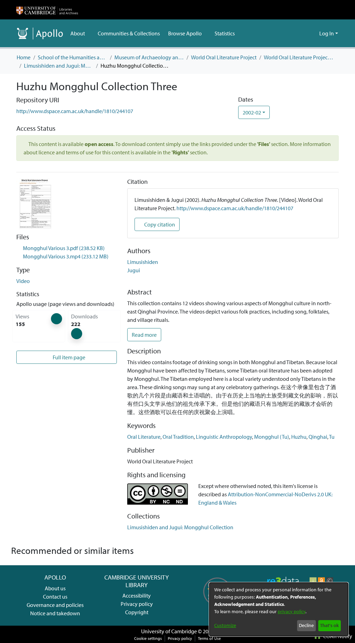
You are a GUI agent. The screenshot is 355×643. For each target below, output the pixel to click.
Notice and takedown (55, 613)
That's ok (329, 625)
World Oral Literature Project (224, 57)
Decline (306, 625)
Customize (225, 625)
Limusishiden (142, 261)
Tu (332, 436)
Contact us (55, 596)
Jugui (133, 270)
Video (23, 280)
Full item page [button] (69, 357)
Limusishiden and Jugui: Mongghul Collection (58, 65)
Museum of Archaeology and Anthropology (149, 57)
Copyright (136, 612)
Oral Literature (144, 436)
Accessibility (136, 595)
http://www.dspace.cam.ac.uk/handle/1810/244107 (74, 111)
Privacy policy (137, 603)
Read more (144, 334)
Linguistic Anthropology (224, 436)
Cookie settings (148, 638)
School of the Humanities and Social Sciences (72, 57)
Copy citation (159, 224)
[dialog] (278, 609)
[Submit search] (302, 33)
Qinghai (318, 436)
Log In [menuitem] (326, 33)
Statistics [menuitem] (224, 33)
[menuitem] (79, 33)
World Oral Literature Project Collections (298, 57)
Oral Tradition (178, 436)
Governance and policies (55, 604)
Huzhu (298, 436)
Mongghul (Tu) (271, 436)
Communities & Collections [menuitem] (128, 33)
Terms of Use (209, 638)
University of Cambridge (169, 631)
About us (55, 588)
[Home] (47, 10)
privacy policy (291, 611)
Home (24, 57)
